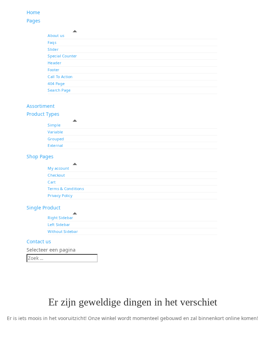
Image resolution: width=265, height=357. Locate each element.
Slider (53, 49)
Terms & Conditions (66, 188)
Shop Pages (40, 156)
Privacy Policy (60, 195)
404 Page (56, 83)
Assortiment (41, 106)
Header (54, 63)
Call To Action (60, 76)
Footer (53, 69)
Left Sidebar (59, 224)
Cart (51, 182)
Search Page (59, 90)
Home (33, 12)
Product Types (43, 114)
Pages (33, 20)
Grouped (56, 138)
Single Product (43, 207)
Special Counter (62, 56)
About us (56, 35)
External (55, 145)
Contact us (39, 241)
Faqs (52, 42)
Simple (54, 125)
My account (58, 168)
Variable (55, 131)
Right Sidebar (60, 217)
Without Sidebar (63, 231)
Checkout (56, 175)
